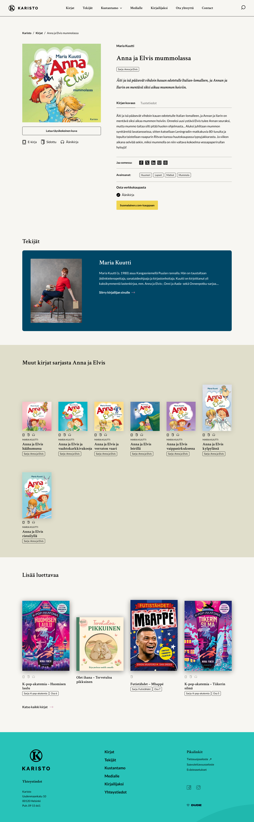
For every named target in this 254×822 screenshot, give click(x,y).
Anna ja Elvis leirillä (140, 446)
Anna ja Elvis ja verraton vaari (106, 446)
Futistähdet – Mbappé (146, 684)
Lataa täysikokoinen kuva (61, 131)
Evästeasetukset (197, 769)
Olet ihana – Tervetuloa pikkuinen (94, 679)
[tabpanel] (174, 131)
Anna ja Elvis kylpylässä (213, 446)
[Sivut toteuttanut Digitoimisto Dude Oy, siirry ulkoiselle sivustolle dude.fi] (194, 806)
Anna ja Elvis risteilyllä (32, 533)
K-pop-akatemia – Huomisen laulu (44, 686)
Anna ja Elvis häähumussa (32, 446)
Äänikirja (128, 195)
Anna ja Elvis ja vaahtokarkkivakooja (75, 446)
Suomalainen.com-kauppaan (137, 205)
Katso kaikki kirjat (35, 707)
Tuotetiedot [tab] (148, 103)
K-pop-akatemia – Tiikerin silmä (205, 686)
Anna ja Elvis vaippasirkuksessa (181, 446)
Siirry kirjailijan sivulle (115, 292)
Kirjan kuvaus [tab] (125, 103)
